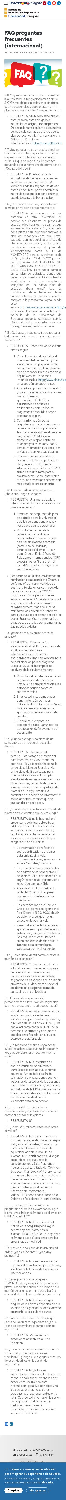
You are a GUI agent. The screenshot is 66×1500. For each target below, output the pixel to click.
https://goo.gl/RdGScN (47, 143)
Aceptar (13, 1490)
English (27, 3)
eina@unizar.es (24, 1454)
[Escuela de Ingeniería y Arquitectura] (21, 13)
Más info (47, 1482)
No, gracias (38, 1490)
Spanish (22, 3)
